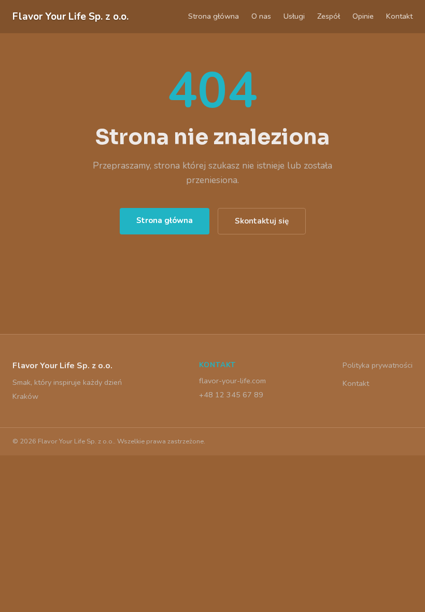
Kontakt (399, 16)
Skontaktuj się (262, 221)
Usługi (294, 16)
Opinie (363, 16)
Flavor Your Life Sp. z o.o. (70, 16)
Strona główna (213, 16)
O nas (261, 16)
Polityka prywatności (378, 365)
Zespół (328, 16)
